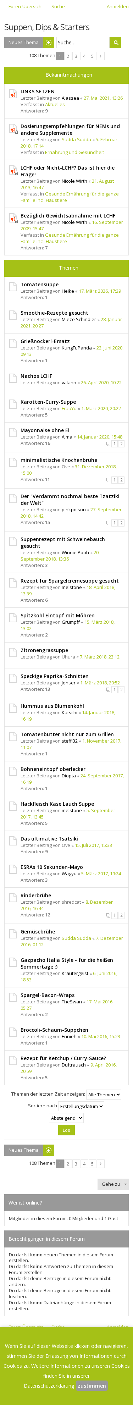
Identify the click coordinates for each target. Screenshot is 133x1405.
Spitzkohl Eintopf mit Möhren (58, 615)
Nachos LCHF (36, 376)
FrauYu (69, 408)
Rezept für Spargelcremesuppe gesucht (70, 580)
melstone (72, 587)
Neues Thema (24, 42)
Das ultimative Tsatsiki (49, 838)
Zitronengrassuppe (44, 650)
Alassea (70, 98)
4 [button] (84, 56)
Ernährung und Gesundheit (74, 152)
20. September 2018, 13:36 (60, 555)
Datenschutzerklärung (49, 1385)
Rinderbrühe (36, 895)
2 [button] (68, 56)
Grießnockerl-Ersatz (45, 341)
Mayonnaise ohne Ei (45, 430)
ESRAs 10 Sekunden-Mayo (52, 867)
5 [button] (92, 56)
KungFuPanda (77, 348)
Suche (115, 42)
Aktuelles (55, 104)
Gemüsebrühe (38, 931)
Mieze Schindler (79, 319)
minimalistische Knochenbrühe (59, 460)
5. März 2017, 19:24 (101, 873)
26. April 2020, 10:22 (101, 382)
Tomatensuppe (40, 284)
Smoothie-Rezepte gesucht (54, 312)
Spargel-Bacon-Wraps (47, 995)
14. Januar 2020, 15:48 (99, 437)
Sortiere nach (43, 1105)
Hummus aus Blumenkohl (52, 705)
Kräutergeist (75, 973)
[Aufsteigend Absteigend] (66, 1118)
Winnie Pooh (75, 552)
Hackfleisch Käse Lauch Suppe (57, 803)
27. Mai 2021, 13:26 (103, 98)
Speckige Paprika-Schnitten (55, 676)
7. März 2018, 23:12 (100, 657)
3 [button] (76, 56)
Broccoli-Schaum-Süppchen (54, 1029)
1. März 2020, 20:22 (101, 408)
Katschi (69, 712)
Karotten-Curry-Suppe (48, 401)
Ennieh (69, 1036)
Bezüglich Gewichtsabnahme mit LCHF (68, 215)
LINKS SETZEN (38, 91)
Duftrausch (74, 1065)
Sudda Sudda (76, 139)
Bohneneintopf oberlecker (53, 769)
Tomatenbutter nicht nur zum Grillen (67, 734)
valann (69, 382)
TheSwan (72, 1001)
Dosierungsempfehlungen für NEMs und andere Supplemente (70, 129)
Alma (67, 437)
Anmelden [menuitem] (118, 6)
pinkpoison (74, 509)
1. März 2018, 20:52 (100, 682)
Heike (68, 291)
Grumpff (71, 622)
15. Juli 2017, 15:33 (93, 845)
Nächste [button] (101, 56)
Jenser (69, 682)
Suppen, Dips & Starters (46, 27)
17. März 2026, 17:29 (100, 291)
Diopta (69, 775)
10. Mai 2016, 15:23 (100, 1036)
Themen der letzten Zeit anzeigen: (48, 1094)
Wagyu (69, 873)
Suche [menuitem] (58, 6)
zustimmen (92, 1385)
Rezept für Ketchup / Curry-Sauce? (63, 1058)
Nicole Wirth (74, 181)
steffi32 (70, 741)
